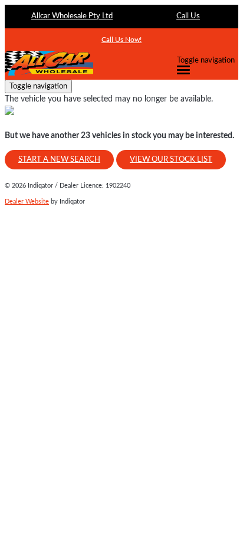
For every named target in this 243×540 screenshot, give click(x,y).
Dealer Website (27, 201)
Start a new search (59, 159)
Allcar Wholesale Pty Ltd (72, 16)
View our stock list (171, 159)
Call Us (188, 16)
